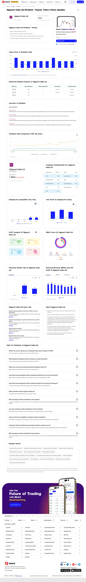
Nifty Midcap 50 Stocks (29, 531)
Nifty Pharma (8, 538)
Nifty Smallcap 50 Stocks (49, 531)
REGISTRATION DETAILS (57, 575)
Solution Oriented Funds (30, 549)
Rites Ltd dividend (67, 455)
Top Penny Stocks (67, 542)
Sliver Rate (27, 557)
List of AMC (8, 546)
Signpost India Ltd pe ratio (16, 448)
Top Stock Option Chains (49, 527)
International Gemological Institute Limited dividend (49, 455)
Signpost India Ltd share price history (33, 448)
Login (71, 1)
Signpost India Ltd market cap (66, 448)
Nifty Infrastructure (68, 538)
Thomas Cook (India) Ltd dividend (17, 462)
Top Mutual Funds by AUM (30, 546)
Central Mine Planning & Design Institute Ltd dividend (22, 455)
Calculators (66, 549)
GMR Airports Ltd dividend (16, 451)
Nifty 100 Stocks (47, 538)
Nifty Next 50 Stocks (10, 531)
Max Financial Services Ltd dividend (32, 451)
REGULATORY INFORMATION (75, 575)
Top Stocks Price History (49, 542)
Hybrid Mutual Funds (10, 549)
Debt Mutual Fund (67, 546)
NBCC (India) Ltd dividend (48, 451)
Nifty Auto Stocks (48, 534)
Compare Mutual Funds (49, 553)
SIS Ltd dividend (34, 459)
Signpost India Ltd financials (50, 448)
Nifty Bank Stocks (67, 531)
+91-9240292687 (8, 570)
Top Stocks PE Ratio (10, 542)
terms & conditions (71, 44)
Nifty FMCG (66, 534)
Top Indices (27, 527)
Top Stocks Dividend (29, 542)
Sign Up (79, 1)
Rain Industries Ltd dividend (47, 459)
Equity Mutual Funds (48, 546)
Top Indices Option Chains (69, 527)
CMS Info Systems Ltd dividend (63, 459)
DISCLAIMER (66, 575)
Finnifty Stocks (9, 534)
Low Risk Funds (47, 549)
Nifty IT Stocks (28, 534)
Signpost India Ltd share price (20, 75)
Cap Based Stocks (67, 553)
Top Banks (27, 553)
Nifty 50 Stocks (28, 538)
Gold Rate (8, 557)
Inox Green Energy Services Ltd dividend (19, 459)
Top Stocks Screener (10, 553)
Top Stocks (8, 527)
